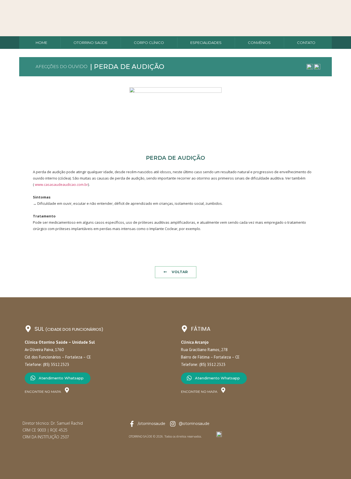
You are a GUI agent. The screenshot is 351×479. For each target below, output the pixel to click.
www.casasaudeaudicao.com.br (61, 184)
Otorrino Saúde (90, 42)
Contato (306, 42)
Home (41, 42)
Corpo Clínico (149, 42)
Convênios (259, 42)
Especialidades (206, 42)
